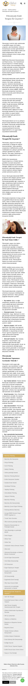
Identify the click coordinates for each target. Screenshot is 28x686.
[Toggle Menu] (24, 3)
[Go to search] (21, 4)
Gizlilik (18, 677)
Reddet (12, 682)
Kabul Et (6, 682)
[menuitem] (14, 456)
